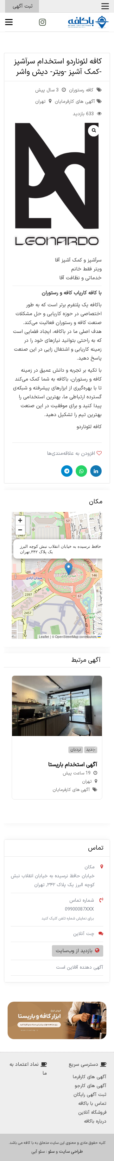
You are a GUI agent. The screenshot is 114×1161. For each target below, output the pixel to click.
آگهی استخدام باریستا (72, 764)
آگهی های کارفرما (89, 1077)
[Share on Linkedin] (95, 471)
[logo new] (88, 22)
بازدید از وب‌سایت (74, 951)
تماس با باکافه (92, 1103)
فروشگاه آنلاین (92, 1112)
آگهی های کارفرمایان (75, 101)
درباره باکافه (95, 1121)
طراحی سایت (71, 1151)
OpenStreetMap (67, 636)
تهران (40, 101)
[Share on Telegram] (66, 471)
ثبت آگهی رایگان (89, 1094)
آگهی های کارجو (90, 1086)
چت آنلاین (83, 934)
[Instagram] (42, 22)
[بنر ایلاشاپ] (57, 1020)
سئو (51, 1151)
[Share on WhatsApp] (80, 471)
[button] (105, 6)
